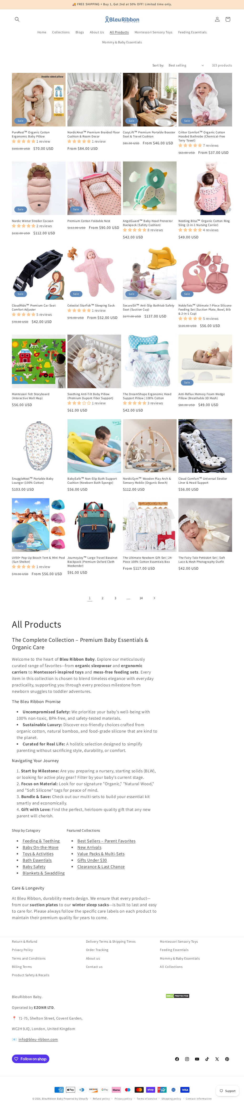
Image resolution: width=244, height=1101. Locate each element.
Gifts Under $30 (92, 860)
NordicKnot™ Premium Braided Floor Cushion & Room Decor (93, 134)
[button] (17, 19)
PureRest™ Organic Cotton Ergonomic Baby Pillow (31, 134)
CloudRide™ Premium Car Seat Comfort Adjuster (34, 308)
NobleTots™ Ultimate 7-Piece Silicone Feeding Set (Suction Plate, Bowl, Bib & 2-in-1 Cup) (205, 310)
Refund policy (101, 1098)
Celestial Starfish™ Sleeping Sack (91, 305)
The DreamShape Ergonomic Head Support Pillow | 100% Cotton (147, 396)
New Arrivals (89, 847)
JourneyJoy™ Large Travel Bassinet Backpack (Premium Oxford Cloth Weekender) (92, 562)
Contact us (94, 967)
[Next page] (154, 598)
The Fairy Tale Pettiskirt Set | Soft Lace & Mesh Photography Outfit (201, 560)
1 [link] (90, 597)
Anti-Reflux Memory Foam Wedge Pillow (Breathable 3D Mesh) (201, 396)
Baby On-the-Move (41, 847)
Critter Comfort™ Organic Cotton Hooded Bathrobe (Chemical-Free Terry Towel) (201, 136)
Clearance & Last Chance (101, 866)
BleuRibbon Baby (52, 1098)
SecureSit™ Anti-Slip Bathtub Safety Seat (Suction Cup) (148, 308)
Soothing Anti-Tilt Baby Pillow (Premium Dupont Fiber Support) (90, 396)
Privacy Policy (22, 950)
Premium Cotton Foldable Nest (88, 221)
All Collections (171, 967)
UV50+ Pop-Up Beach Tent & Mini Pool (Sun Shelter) (38, 560)
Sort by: (158, 65)
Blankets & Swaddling (44, 873)
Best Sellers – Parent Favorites (106, 841)
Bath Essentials (37, 860)
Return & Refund (24, 941)
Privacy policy (123, 1098)
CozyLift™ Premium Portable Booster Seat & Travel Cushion (149, 134)
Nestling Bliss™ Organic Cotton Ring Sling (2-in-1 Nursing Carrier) (204, 223)
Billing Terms (22, 967)
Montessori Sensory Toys (179, 941)
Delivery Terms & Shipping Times (111, 941)
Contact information (199, 1098)
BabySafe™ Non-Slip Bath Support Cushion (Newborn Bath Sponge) (92, 481)
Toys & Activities (38, 853)
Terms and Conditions (29, 958)
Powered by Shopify (76, 1098)
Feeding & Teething (41, 841)
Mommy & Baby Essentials (180, 958)
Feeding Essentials (174, 950)
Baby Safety (34, 866)
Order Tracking (97, 950)
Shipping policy (171, 1098)
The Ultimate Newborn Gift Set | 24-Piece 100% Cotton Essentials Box (148, 560)
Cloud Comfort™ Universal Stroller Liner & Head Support (202, 481)
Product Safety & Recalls (30, 975)
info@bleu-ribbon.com (38, 1039)
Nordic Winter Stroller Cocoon (32, 221)
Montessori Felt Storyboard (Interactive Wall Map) (31, 396)
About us (93, 958)
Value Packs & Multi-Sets (100, 853)
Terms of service (147, 1098)
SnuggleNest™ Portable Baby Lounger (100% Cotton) (33, 481)
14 (141, 598)
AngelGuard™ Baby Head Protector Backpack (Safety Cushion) (148, 223)
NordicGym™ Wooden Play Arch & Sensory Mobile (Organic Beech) (147, 481)
